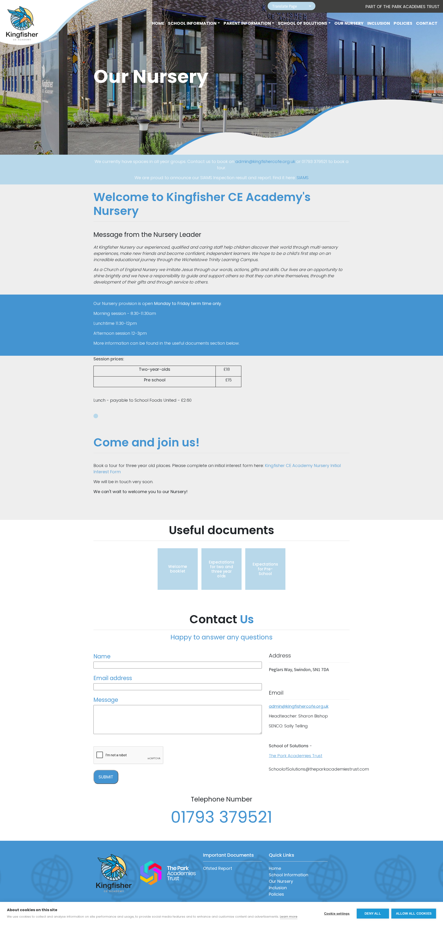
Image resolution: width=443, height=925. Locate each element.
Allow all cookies (413, 913)
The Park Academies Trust (295, 756)
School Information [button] (192, 23)
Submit (106, 777)
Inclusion (378, 23)
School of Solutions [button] (302, 23)
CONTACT (426, 23)
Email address (112, 678)
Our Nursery (349, 23)
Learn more (288, 916)
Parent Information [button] (247, 23)
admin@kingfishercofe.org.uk (265, 161)
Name (102, 656)
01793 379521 (221, 817)
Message (105, 700)
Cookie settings (337, 913)
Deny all (373, 913)
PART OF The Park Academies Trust (402, 6)
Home (158, 23)
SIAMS (302, 178)
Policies (403, 23)
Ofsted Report (217, 868)
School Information (288, 875)
